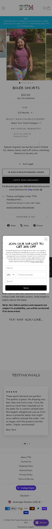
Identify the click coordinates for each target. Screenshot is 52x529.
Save (26, 287)
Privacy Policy (35, 261)
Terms (41, 261)
